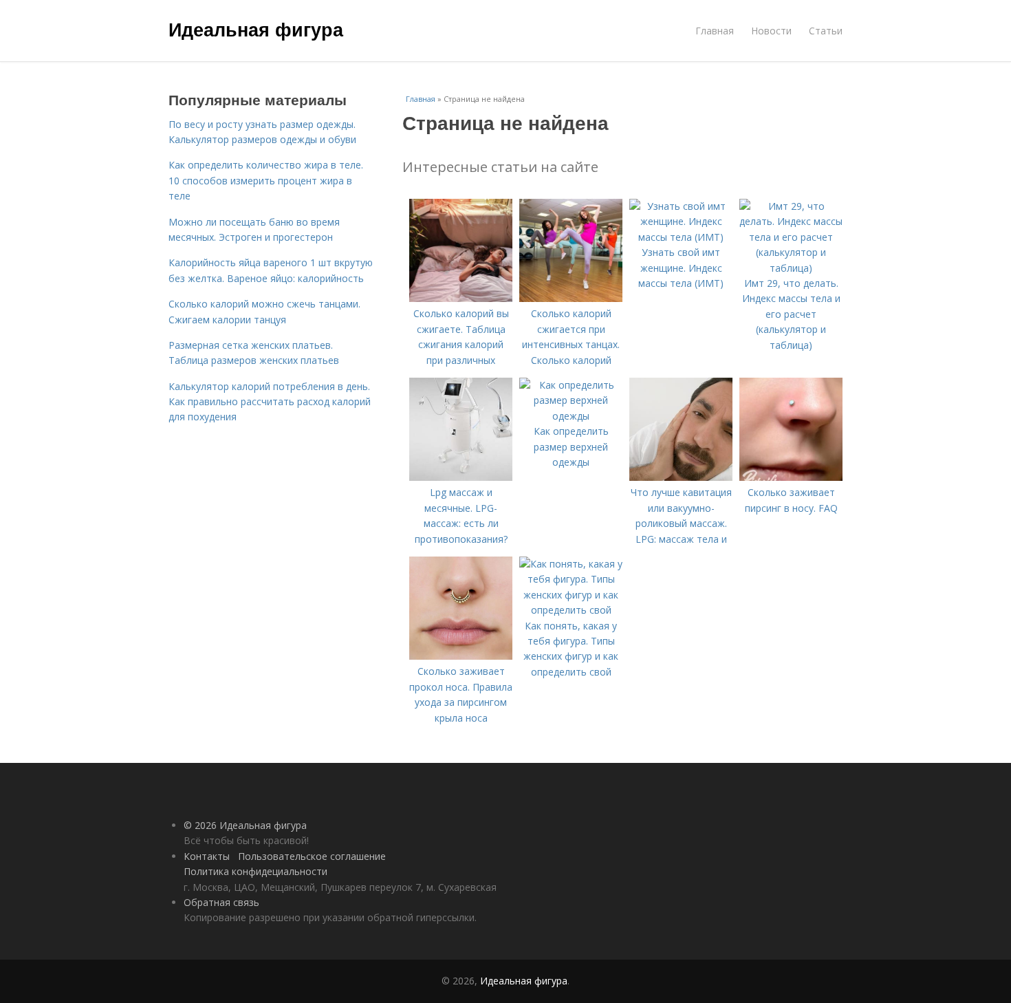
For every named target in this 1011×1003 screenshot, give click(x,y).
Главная (714, 30)
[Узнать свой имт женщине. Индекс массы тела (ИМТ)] (680, 237)
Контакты (207, 856)
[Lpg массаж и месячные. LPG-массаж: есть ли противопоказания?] (460, 477)
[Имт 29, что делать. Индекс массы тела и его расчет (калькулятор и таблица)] (790, 267)
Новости (771, 30)
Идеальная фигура (255, 29)
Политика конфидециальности (255, 871)
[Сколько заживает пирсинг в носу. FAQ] (790, 477)
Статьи (825, 30)
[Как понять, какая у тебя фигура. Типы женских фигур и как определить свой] (570, 609)
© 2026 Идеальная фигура (245, 825)
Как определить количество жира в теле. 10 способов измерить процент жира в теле (265, 180)
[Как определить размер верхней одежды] (570, 415)
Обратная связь (221, 902)
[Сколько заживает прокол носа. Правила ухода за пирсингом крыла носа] (460, 655)
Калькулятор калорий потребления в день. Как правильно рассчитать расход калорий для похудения (269, 402)
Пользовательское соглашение (312, 856)
